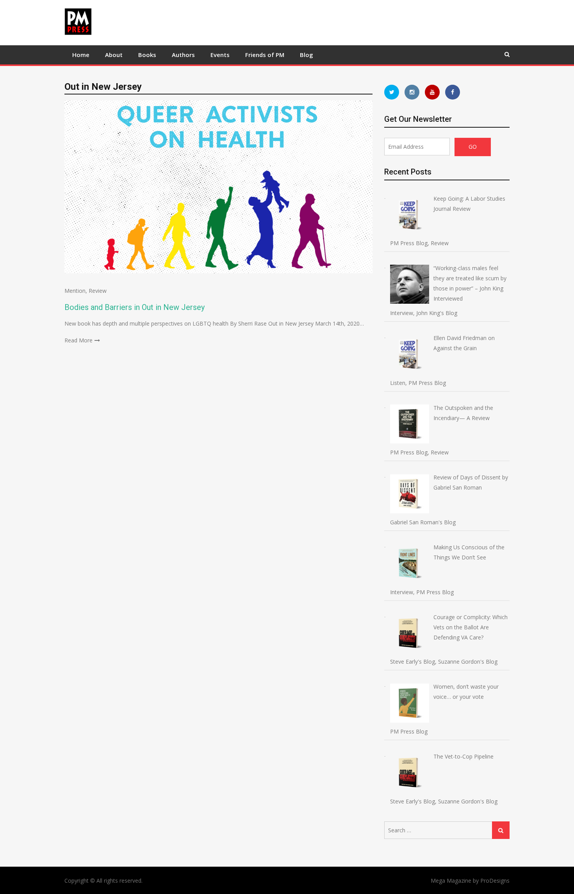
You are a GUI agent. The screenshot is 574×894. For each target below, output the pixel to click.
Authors (183, 55)
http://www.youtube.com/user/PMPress (432, 92)
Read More (78, 340)
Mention (75, 290)
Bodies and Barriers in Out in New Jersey (134, 307)
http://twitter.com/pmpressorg (391, 92)
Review (98, 290)
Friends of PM (264, 55)
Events (220, 55)
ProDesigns (495, 880)
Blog (306, 55)
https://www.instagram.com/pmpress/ (412, 92)
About (114, 55)
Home (80, 55)
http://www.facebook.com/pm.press (452, 92)
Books (147, 55)
